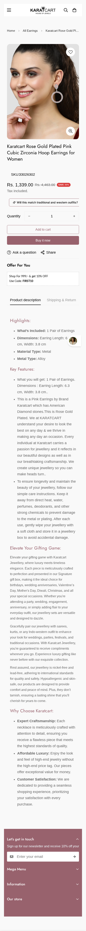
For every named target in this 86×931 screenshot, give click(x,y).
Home (11, 30)
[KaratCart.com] (43, 10)
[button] (74, 10)
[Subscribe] (74, 857)
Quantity (13, 216)
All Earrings (30, 30)
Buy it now (43, 240)
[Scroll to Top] (79, 910)
